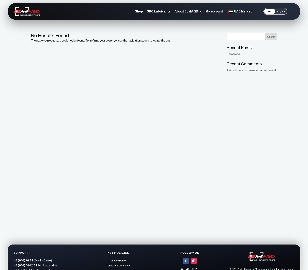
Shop (139, 11)
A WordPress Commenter (242, 70)
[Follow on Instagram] (194, 261)
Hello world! (233, 54)
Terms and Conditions (118, 265)
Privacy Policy (118, 260)
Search (271, 36)
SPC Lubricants (159, 11)
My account (214, 11)
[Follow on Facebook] (186, 261)
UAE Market (243, 11)
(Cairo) (33, 260)
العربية (281, 11)
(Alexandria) (36, 265)
